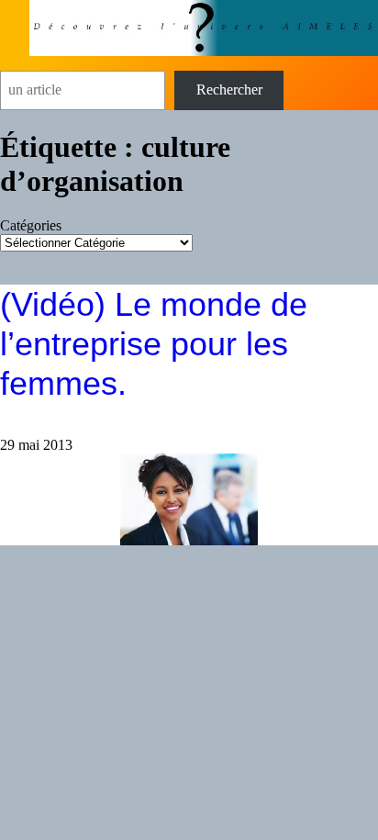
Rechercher (229, 89)
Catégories (30, 225)
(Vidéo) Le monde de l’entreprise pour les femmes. (153, 344)
